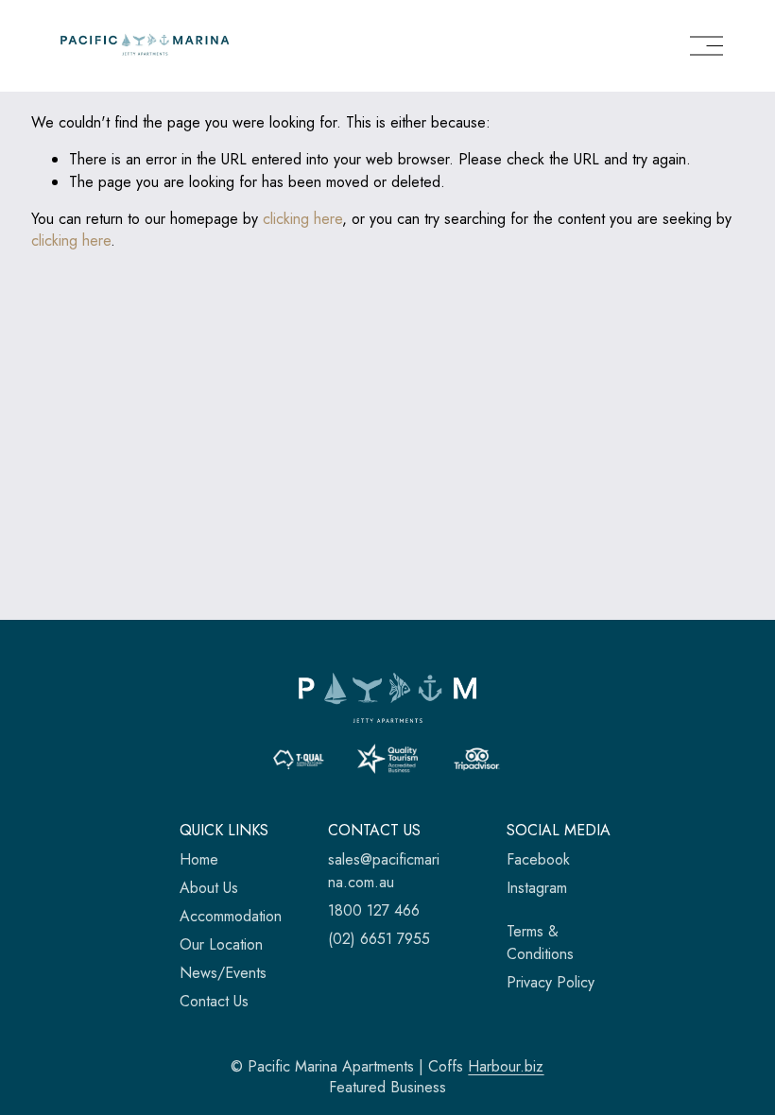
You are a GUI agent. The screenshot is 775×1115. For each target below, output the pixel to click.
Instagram (537, 888)
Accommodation (231, 916)
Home (199, 859)
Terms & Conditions (540, 942)
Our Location (221, 944)
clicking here (302, 219)
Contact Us (214, 1001)
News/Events (223, 973)
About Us (209, 888)
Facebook (538, 859)
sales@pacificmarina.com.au (383, 871)
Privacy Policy (550, 982)
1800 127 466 (374, 910)
